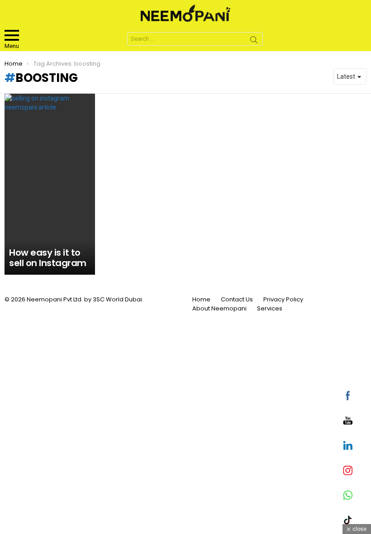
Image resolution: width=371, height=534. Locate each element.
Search (254, 41)
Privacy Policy (283, 299)
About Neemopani (219, 308)
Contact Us (237, 299)
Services (269, 308)
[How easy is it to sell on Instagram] (50, 184)
